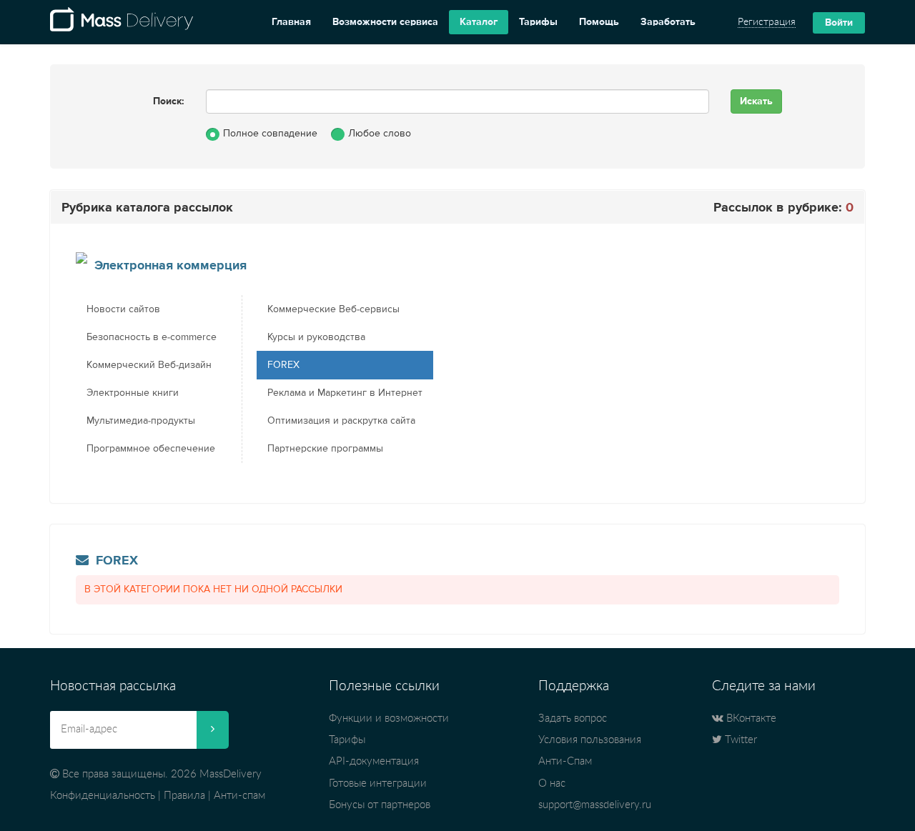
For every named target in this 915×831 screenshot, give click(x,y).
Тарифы (538, 22)
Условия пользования (589, 740)
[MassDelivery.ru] (121, 22)
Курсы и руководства (316, 337)
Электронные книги (132, 393)
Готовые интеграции (378, 783)
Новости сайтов (123, 309)
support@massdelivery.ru (594, 805)
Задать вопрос (572, 718)
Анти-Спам (565, 761)
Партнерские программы (325, 449)
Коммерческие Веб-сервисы (333, 309)
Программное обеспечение (150, 449)
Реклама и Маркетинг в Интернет (344, 393)
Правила (184, 795)
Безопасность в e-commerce (151, 337)
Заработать (668, 22)
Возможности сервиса (385, 22)
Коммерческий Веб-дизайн (149, 365)
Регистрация (767, 22)
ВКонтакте (749, 718)
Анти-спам (239, 795)
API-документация (374, 761)
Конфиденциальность (102, 795)
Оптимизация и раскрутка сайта (341, 421)
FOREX (283, 365)
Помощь (599, 22)
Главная (291, 22)
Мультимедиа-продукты (140, 421)
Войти (839, 23)
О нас (551, 783)
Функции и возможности (389, 718)
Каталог (479, 22)
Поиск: (168, 101)
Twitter (739, 740)
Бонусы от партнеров (379, 805)
